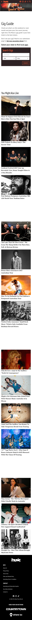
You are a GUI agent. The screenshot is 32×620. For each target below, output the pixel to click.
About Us (5, 568)
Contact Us (5, 591)
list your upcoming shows (15, 41)
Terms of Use (5, 573)
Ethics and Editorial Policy (8, 576)
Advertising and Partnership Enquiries (11, 586)
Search (25, 63)
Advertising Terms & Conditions (9, 579)
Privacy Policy (6, 570)
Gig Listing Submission (8, 589)
